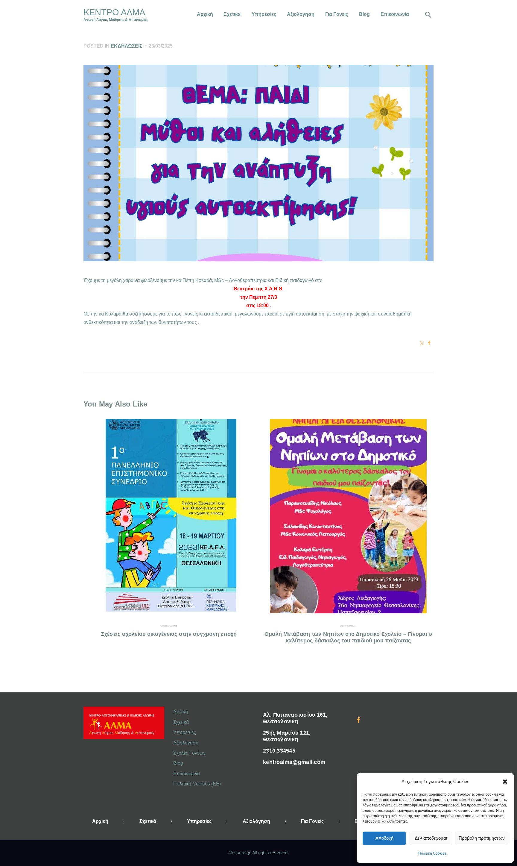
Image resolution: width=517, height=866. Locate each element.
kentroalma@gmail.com (294, 762)
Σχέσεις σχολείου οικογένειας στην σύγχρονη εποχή (169, 634)
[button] (505, 782)
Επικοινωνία (186, 773)
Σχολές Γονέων (189, 753)
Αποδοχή (384, 838)
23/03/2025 (161, 45)
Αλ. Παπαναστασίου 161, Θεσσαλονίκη (295, 718)
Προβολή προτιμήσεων (482, 838)
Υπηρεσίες (184, 732)
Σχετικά (181, 722)
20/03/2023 (348, 626)
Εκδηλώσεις (126, 45)
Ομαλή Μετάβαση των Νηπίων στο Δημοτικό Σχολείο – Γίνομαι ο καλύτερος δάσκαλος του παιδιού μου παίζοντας (348, 637)
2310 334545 (279, 751)
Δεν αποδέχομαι (431, 838)
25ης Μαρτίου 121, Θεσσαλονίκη (287, 736)
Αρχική (180, 711)
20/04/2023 (169, 626)
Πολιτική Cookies (432, 853)
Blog (178, 763)
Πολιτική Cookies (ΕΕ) (197, 783)
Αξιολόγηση (185, 742)
